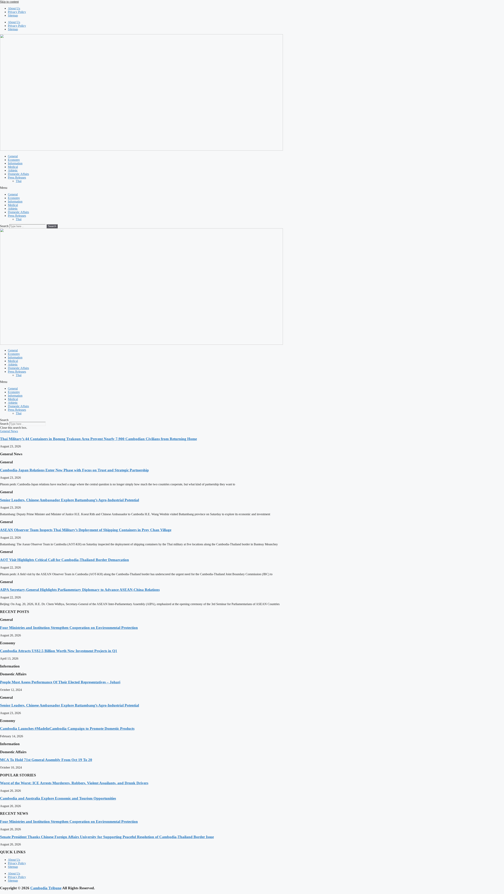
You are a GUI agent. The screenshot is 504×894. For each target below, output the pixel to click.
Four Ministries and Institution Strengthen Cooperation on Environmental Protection (69, 628)
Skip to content (9, 1)
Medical (13, 167)
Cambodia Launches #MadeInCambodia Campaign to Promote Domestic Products (67, 728)
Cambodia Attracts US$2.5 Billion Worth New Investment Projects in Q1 (58, 651)
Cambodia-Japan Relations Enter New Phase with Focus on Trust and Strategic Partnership (74, 470)
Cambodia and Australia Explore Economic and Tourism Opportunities (58, 798)
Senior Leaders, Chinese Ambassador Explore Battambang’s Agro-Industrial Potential (69, 500)
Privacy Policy (17, 12)
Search (4, 226)
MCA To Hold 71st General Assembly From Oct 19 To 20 (46, 760)
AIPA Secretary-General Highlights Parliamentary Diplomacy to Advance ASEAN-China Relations (80, 590)
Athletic (13, 170)
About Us (14, 8)
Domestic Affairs (18, 174)
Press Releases (17, 177)
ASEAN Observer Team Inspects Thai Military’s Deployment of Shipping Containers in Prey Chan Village (85, 530)
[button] (252, 188)
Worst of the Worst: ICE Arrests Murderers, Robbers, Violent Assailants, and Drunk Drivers (74, 783)
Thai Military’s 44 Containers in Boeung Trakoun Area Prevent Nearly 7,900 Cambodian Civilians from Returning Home (98, 439)
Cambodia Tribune (45, 888)
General (13, 156)
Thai (18, 181)
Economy (14, 159)
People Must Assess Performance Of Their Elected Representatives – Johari (60, 682)
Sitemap (13, 15)
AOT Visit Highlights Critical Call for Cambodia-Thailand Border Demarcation (64, 560)
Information (15, 163)
